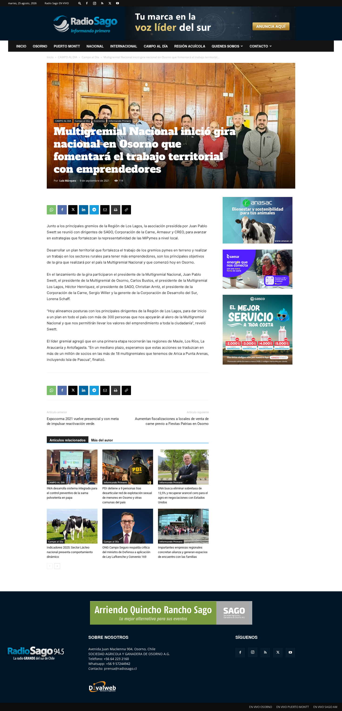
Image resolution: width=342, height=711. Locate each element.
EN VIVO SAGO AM (325, 707)
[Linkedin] (83, 209)
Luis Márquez (67, 180)
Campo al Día (156, 46)
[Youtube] (117, 3)
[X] (109, 3)
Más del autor (102, 440)
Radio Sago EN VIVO (57, 3)
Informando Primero (120, 120)
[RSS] (102, 3)
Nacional (95, 46)
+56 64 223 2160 (116, 659)
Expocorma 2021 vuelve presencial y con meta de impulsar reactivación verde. (83, 421)
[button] (79, 3)
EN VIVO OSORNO (260, 707)
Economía (99, 120)
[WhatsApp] (51, 209)
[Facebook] (86, 3)
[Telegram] (94, 209)
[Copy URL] (126, 209)
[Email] (105, 209)
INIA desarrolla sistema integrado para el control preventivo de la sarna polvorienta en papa (72, 493)
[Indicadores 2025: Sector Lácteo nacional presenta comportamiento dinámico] (72, 526)
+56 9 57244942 (118, 663)
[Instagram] (94, 3)
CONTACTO (259, 46)
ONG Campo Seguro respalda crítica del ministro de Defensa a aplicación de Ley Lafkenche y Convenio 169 (126, 552)
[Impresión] (115, 209)
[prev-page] (50, 566)
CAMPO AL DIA (67, 57)
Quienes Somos (225, 46)
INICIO (21, 46)
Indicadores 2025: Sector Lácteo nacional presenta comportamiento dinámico (70, 552)
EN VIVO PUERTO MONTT (292, 707)
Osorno (40, 46)
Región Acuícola (189, 46)
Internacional (123, 46)
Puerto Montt (67, 46)
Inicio (50, 57)
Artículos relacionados (68, 440)
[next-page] (57, 566)
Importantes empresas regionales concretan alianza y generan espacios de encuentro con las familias (183, 552)
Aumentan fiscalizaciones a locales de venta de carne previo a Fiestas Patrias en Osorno (172, 421)
